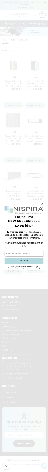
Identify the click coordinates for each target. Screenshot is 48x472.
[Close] (42, 204)
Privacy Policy (35, 268)
